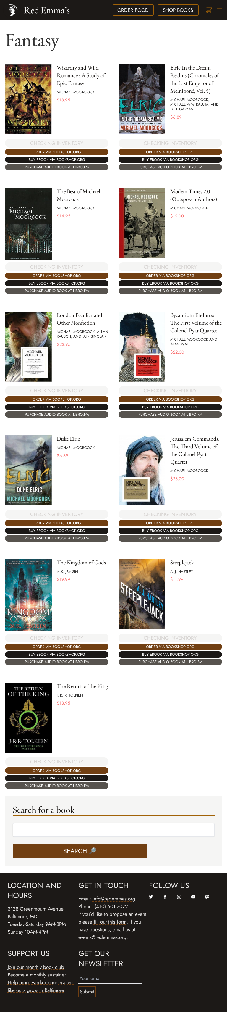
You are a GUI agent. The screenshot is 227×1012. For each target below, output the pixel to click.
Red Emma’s (47, 10)
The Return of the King (82, 686)
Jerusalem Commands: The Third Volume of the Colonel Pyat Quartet (195, 450)
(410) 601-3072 (111, 906)
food (133, 10)
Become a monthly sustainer (37, 974)
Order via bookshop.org (57, 152)
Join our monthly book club (36, 967)
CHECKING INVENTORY (56, 143)
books (178, 10)
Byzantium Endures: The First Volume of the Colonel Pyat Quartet (196, 322)
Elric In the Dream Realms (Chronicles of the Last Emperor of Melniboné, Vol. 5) (194, 79)
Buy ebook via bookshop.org (57, 159)
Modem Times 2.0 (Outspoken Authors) (193, 195)
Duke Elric (68, 438)
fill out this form (110, 921)
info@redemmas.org (114, 898)
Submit (87, 991)
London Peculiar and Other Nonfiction (79, 318)
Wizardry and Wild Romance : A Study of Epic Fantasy (81, 75)
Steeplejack (182, 562)
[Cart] (208, 10)
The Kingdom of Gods (81, 562)
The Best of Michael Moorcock (78, 195)
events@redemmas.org (102, 937)
